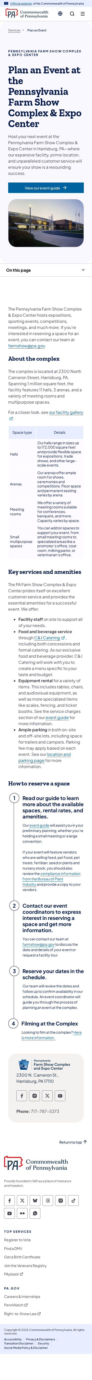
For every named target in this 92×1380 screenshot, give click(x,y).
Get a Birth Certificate (22, 1257)
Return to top (70, 1142)
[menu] (82, 14)
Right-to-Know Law (20, 1313)
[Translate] (60, 13)
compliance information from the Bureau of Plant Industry (51, 878)
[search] (72, 14)
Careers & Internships (22, 1296)
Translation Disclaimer (18, 1343)
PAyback (11, 1274)
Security (43, 1343)
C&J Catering (49, 637)
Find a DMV (13, 1248)
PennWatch (14, 1305)
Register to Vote (17, 1240)
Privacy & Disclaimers (40, 1339)
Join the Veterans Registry (25, 1265)
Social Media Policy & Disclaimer (26, 1347)
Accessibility (13, 1339)
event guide (57, 717)
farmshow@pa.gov (26, 345)
